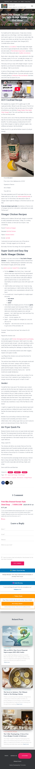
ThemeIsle (23, 765)
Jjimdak (8, 238)
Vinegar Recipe (28, 477)
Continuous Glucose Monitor (20, 75)
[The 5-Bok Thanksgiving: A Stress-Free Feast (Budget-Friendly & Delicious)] (17, 719)
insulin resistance (6, 477)
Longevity (15, 1)
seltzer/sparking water (24, 196)
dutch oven (7, 268)
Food (5, 689)
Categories (25, 755)
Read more (7, 662)
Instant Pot (15, 268)
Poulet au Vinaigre (10, 228)
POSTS (6, 755)
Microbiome (20, 477)
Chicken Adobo (9, 234)
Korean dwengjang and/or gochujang (22, 339)
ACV (6, 475)
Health (11, 1)
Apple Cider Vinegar (13, 475)
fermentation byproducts (18, 51)
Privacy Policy (27, 1)
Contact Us (14, 755)
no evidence (12, 46)
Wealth (22, 1)
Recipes (24, 472)
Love (19, 1)
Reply (3, 519)
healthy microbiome (24, 53)
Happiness (6, 1)
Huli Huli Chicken (11, 231)
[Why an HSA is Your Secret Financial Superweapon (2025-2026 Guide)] (17, 635)
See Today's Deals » (17, 603)
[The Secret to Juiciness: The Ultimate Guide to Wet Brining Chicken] (17, 677)
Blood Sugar (21, 475)
